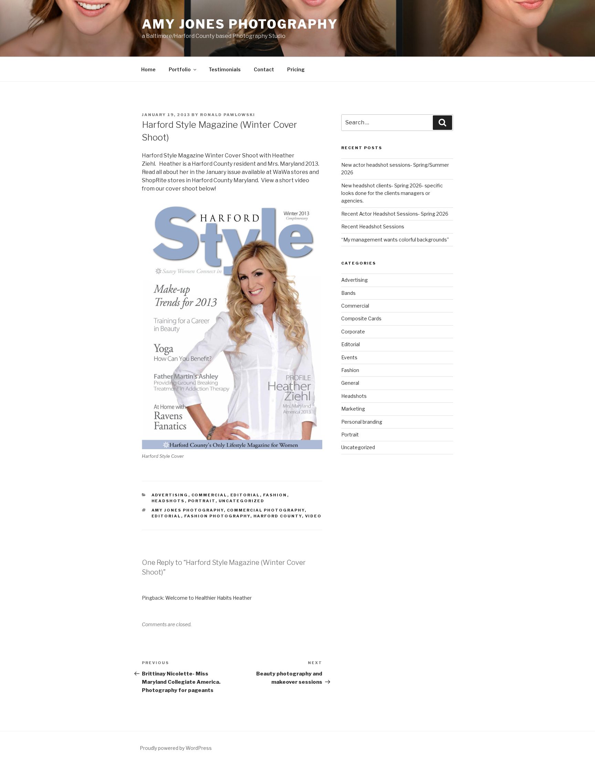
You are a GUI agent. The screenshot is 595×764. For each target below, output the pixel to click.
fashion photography (217, 516)
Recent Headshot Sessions (372, 226)
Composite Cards (361, 318)
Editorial (245, 495)
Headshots (168, 500)
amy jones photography (188, 510)
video (313, 516)
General (350, 383)
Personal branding (361, 422)
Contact (264, 69)
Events (349, 357)
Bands (348, 293)
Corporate (353, 331)
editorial (166, 516)
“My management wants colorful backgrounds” (395, 239)
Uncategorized (242, 500)
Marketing (353, 409)
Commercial (209, 495)
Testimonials (225, 69)
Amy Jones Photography (240, 24)
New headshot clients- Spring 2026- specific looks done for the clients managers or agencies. (392, 193)
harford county (277, 516)
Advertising (170, 495)
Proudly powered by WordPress (176, 748)
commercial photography (266, 510)
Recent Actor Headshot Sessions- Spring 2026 (394, 214)
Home (148, 69)
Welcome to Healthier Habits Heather (208, 598)
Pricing (296, 69)
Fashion (275, 495)
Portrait (202, 500)
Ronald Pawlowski (227, 114)
